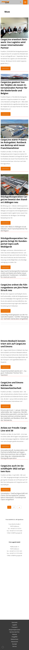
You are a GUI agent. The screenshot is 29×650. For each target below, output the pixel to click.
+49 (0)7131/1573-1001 (15, 551)
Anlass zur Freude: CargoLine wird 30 (14, 429)
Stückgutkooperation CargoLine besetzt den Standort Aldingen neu (14, 199)
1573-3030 (19, 553)
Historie (14, 634)
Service (14, 646)
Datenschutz (14, 639)
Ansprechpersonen (14, 629)
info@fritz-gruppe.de (16, 533)
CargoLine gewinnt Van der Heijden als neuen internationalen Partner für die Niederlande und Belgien (14, 88)
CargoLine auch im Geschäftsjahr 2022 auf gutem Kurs (13, 468)
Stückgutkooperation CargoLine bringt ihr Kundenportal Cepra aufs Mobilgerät (14, 242)
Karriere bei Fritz (14, 632)
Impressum (14, 641)
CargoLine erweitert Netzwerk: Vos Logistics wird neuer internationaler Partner (14, 43)
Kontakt (14, 644)
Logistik (14, 625)
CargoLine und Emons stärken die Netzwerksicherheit (12, 385)
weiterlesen (5, 68)
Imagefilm (14, 637)
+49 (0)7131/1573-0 (15, 528)
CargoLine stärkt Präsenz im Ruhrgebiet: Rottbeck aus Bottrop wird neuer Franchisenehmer (14, 143)
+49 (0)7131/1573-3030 (15, 530)
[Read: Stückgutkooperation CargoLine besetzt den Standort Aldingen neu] (14, 184)
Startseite (14, 622)
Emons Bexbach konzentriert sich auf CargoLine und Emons (13, 343)
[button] (20, 2)
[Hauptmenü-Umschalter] (25, 2)
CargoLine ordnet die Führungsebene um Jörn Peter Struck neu (14, 287)
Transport (14, 627)
